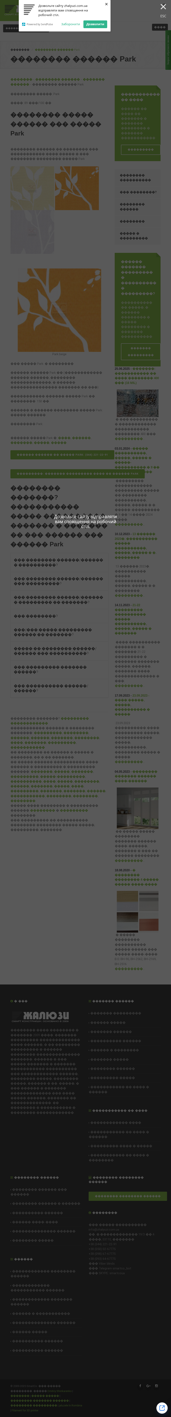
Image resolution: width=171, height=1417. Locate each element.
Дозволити (95, 24)
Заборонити (70, 24)
